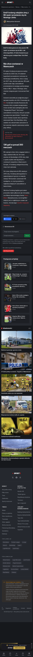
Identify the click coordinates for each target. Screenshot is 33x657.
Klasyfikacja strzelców (24, 497)
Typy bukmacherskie (23, 521)
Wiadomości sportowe (7, 7)
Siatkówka (5, 498)
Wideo (4, 510)
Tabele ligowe (21, 494)
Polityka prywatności (16, 608)
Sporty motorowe (7, 501)
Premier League (16, 542)
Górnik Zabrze (6, 563)
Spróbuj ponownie (8, 251)
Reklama (29, 608)
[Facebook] (16, 477)
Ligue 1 (19, 545)
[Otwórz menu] (2, 2)
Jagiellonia (5, 569)
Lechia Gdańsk (24, 569)
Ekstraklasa (6, 542)
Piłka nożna (24, 7)
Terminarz (20, 500)
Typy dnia (20, 518)
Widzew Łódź (6, 566)
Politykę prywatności (18, 243)
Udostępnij (8, 219)
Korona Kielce (14, 569)
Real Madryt (6, 572)
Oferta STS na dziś (23, 524)
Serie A (5, 545)
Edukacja (4, 534)
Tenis (3, 495)
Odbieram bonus (19, 647)
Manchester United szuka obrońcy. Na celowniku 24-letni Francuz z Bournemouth (16, 136)
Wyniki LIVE (21, 491)
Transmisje (5, 519)
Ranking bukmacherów (24, 512)
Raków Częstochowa (18, 566)
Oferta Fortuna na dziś (24, 526)
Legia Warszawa (17, 560)
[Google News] (20, 477)
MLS (4, 103)
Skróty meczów (6, 525)
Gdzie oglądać (6, 522)
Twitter (16, 219)
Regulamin (8, 608)
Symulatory (5, 531)
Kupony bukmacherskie (24, 515)
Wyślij (27, 235)
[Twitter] (12, 477)
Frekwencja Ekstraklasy (8, 528)
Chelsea (14, 572)
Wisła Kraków (6, 560)
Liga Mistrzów (6, 548)
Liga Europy (16, 548)
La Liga (24, 542)
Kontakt (23, 608)
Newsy (17, 7)
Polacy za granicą (7, 513)
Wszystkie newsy (7, 489)
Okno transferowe (7, 516)
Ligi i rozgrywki (22, 503)
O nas (3, 608)
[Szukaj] (30, 2)
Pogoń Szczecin (17, 563)
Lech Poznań (26, 560)
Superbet (20, 529)
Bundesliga (12, 545)
